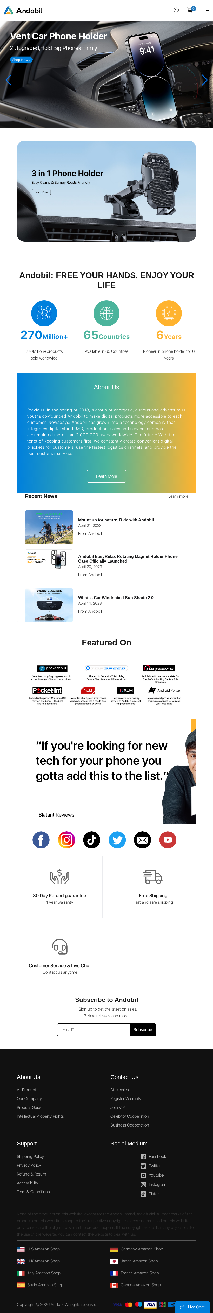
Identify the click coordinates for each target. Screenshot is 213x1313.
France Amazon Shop (140, 1272)
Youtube (156, 1175)
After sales (119, 1089)
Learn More (106, 476)
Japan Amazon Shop (139, 1261)
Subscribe (143, 1029)
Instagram (157, 1184)
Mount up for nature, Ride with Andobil (116, 520)
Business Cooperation (129, 1125)
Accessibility (27, 1182)
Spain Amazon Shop (45, 1284)
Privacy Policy (29, 1165)
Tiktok (154, 1193)
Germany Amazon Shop (142, 1249)
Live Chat (196, 1306)
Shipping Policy (30, 1156)
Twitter (155, 1165)
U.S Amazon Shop (43, 1249)
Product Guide (29, 1107)
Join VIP (117, 1107)
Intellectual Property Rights (40, 1116)
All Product (26, 1089)
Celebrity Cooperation (129, 1116)
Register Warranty (125, 1098)
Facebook (157, 1156)
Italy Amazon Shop (44, 1272)
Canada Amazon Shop (141, 1284)
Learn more (178, 496)
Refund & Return (31, 1174)
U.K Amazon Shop (43, 1261)
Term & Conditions (33, 1191)
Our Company (29, 1098)
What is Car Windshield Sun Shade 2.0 (116, 598)
